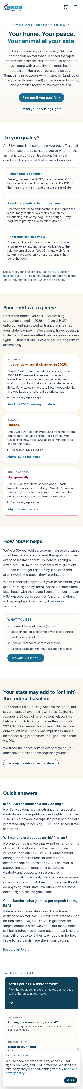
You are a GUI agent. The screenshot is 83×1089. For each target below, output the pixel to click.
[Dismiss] (78, 1048)
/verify (60, 601)
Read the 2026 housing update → (31, 404)
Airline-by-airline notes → (25, 456)
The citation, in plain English (26, 397)
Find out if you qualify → (41, 98)
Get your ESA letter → (26, 658)
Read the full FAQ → (16, 949)
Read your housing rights (41, 109)
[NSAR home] (13, 7)
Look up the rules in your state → (30, 763)
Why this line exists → (22, 509)
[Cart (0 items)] (65, 6)
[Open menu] (75, 6)
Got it (70, 1080)
